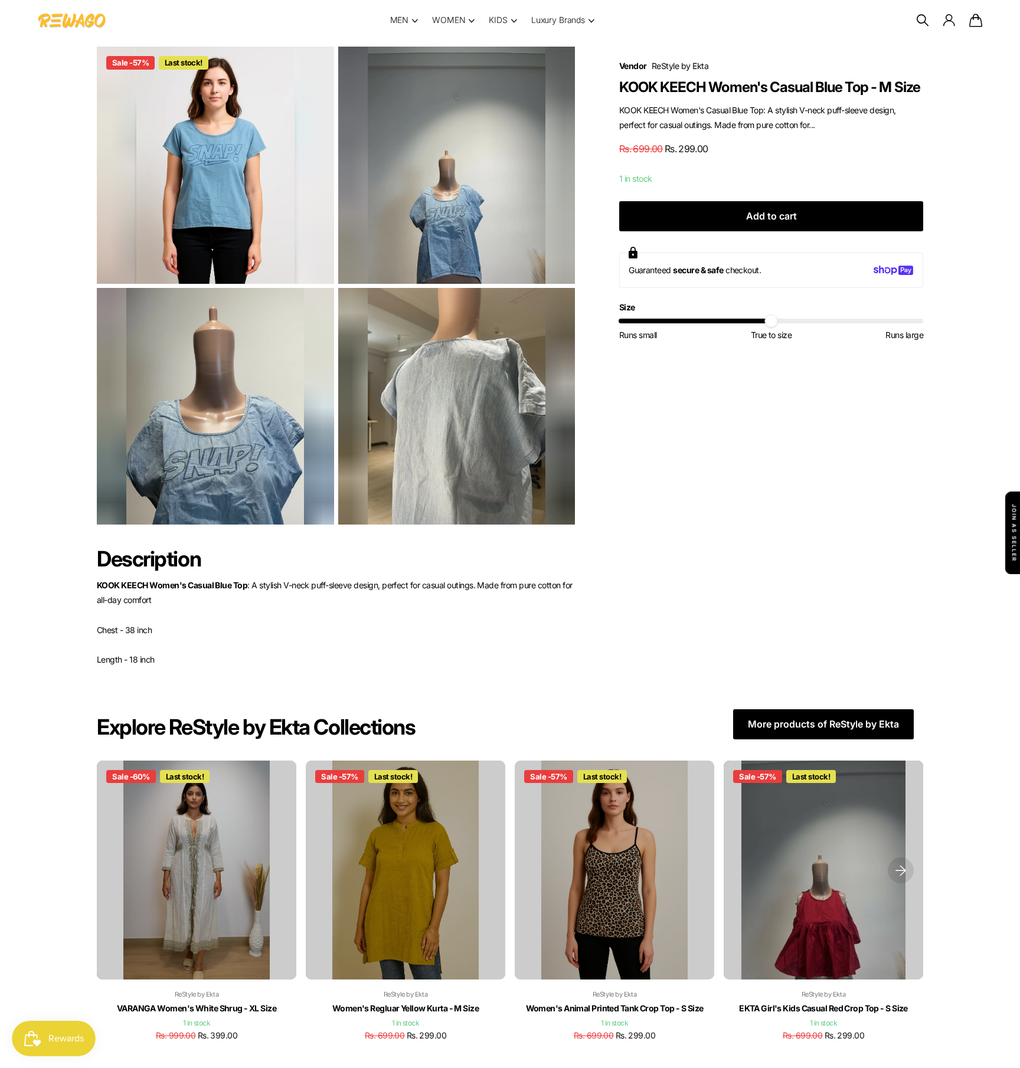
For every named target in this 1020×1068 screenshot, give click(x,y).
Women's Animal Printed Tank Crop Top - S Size (615, 1008)
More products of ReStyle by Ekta (823, 724)
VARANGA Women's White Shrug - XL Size (196, 1008)
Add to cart (771, 216)
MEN (399, 20)
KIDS (498, 20)
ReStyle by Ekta (680, 66)
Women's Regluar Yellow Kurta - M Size (405, 1008)
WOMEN (448, 20)
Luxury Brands (558, 20)
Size (627, 307)
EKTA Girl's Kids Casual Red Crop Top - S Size (823, 1008)
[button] (900, 870)
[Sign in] (948, 20)
